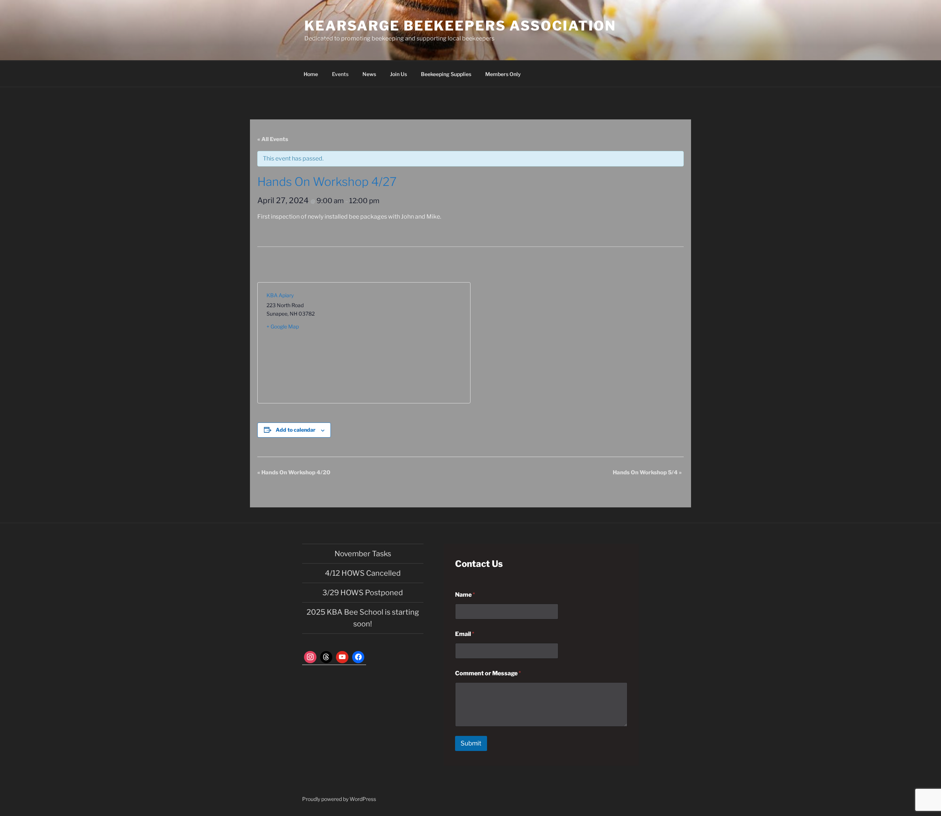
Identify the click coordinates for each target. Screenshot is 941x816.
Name (465, 594)
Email (464, 633)
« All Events (272, 139)
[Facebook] (358, 657)
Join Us (398, 74)
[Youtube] (342, 657)
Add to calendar (295, 430)
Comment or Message (488, 673)
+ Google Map (282, 326)
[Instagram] (310, 657)
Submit (471, 743)
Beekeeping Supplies (446, 74)
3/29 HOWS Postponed (362, 592)
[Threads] (326, 657)
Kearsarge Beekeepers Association (460, 26)
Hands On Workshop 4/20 (293, 472)
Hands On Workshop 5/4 (647, 472)
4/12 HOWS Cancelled (363, 573)
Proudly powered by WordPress (339, 799)
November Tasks (362, 553)
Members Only (503, 74)
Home (311, 74)
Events (340, 74)
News (369, 74)
